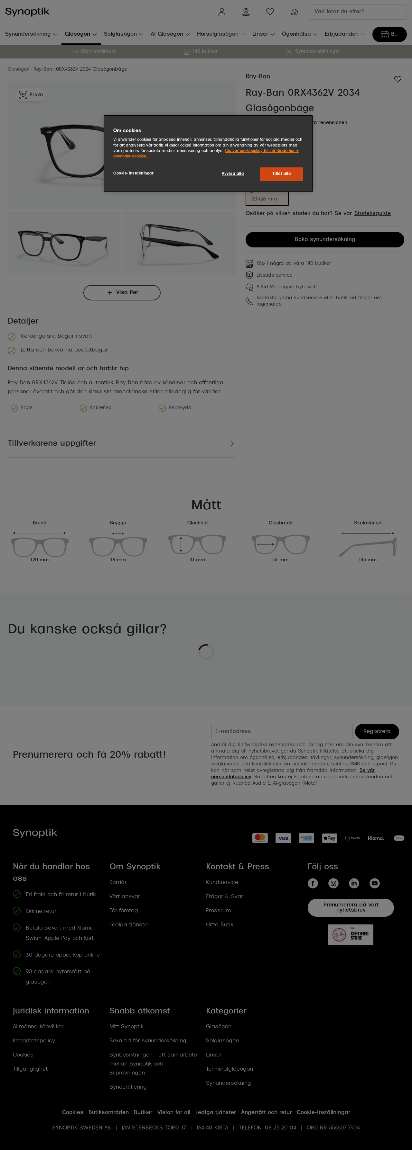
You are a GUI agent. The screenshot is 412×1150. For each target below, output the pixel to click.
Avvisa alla (233, 174)
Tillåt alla (281, 174)
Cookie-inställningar (133, 173)
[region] (208, 153)
